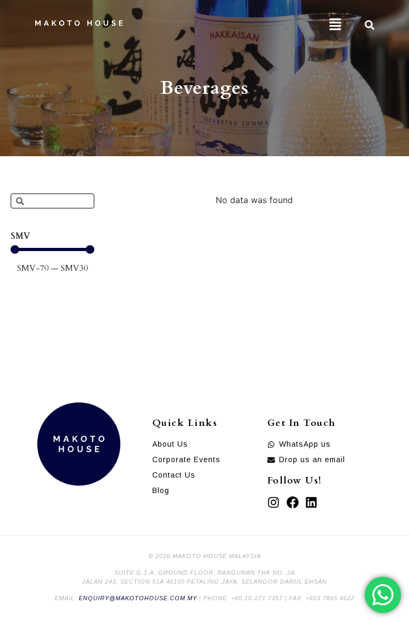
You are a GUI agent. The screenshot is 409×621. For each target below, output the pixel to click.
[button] (335, 24)
